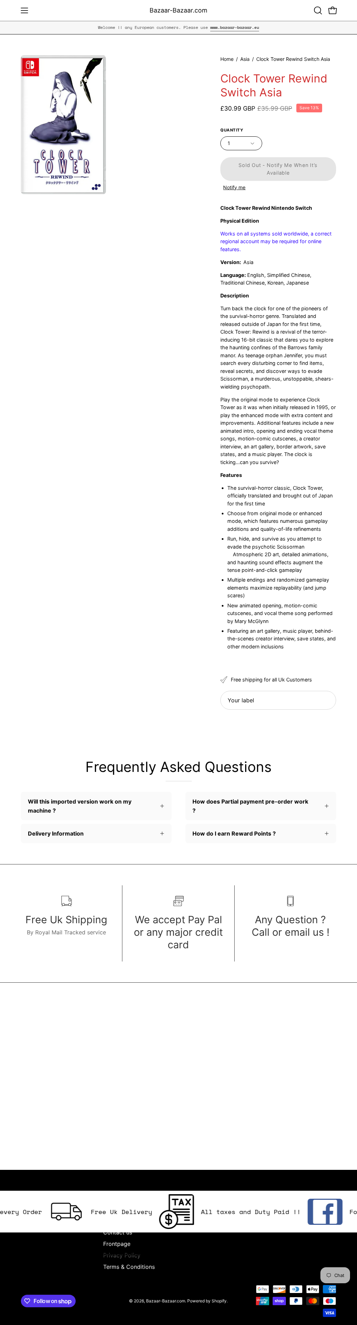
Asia (245, 59)
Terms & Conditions (129, 1266)
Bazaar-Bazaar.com (178, 10)
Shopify (219, 1300)
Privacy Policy (121, 1255)
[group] (178, 27)
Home (227, 59)
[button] (317, 10)
